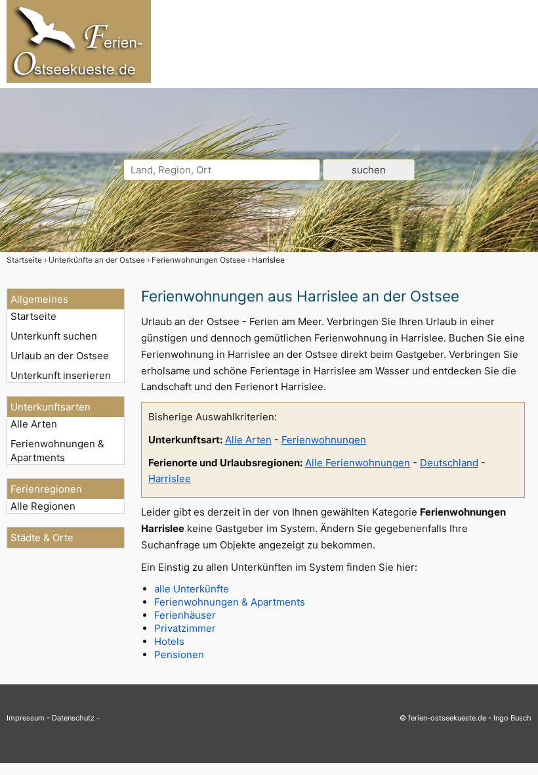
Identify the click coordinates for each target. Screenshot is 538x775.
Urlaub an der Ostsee (59, 355)
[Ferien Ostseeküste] (79, 79)
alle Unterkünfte (191, 589)
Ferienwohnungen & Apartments (57, 450)
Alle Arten (33, 424)
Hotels (169, 641)
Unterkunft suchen (53, 336)
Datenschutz (73, 717)
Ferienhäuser (185, 615)
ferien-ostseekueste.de (447, 717)
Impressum (26, 717)
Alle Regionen (42, 506)
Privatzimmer (185, 628)
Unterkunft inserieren (60, 375)
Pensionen (179, 654)
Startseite (33, 316)
